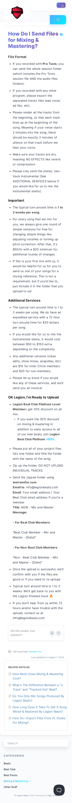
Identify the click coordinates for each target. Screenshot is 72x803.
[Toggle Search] (58, 19)
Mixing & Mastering (16, 781)
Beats (7, 763)
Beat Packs (11, 775)
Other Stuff (10, 786)
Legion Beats (23, 795)
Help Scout (52, 795)
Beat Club (10, 769)
